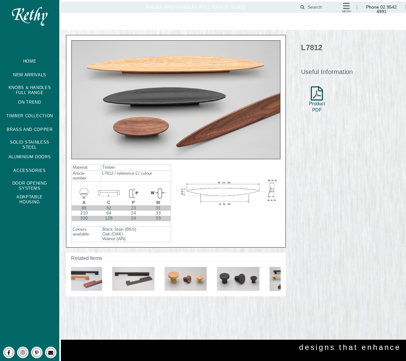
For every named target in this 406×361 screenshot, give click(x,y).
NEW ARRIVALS (29, 74)
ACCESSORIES (29, 170)
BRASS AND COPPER (29, 129)
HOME (29, 61)
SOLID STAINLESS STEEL (29, 145)
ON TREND (29, 102)
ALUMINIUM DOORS (30, 156)
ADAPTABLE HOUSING (29, 199)
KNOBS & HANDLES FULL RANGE (30, 90)
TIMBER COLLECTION (29, 115)
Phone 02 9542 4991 (381, 9)
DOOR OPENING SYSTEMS (29, 186)
